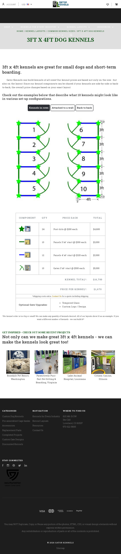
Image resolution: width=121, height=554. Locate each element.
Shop (7, 27)
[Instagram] (8, 465)
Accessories (8, 425)
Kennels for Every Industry (39, 27)
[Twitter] (19, 465)
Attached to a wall (62, 107)
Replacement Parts (11, 430)
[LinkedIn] (25, 465)
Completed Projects (12, 434)
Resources (104, 27)
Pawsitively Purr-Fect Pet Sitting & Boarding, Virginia (46, 379)
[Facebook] (2, 465)
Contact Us (53, 35)
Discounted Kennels (12, 444)
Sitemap (60, 548)
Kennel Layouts (77, 27)
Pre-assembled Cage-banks (16, 421)
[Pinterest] (14, 465)
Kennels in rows (38, 107)
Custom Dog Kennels (13, 416)
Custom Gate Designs (13, 439)
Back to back (84, 107)
